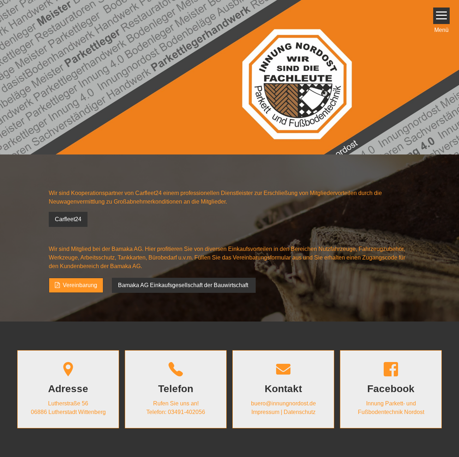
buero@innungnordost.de (283, 403)
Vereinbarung (78, 285)
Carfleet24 (68, 219)
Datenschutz (300, 412)
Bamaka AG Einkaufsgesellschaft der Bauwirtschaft (184, 285)
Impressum (265, 412)
